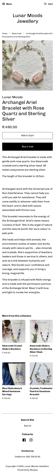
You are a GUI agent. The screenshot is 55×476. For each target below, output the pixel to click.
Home (4, 33)
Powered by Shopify (27, 470)
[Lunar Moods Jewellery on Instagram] (31, 440)
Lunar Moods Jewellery (27, 18)
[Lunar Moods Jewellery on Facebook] (24, 440)
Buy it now (27, 146)
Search (27, 425)
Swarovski (17, 33)
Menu (9, 4)
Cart (50, 4)
